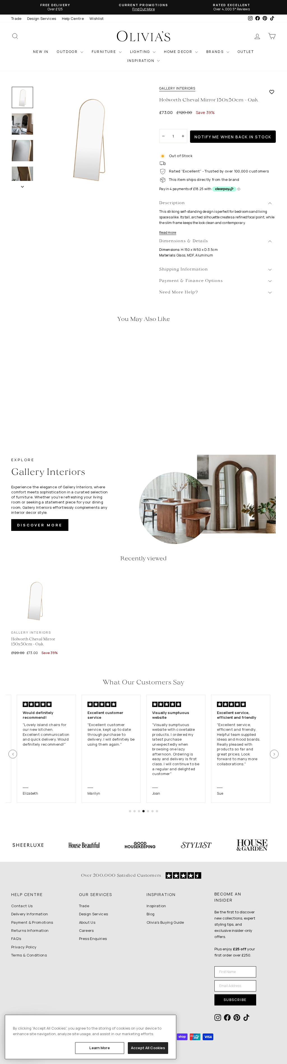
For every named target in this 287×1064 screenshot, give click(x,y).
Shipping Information (183, 269)
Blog (150, 913)
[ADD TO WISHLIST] (272, 91)
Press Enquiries (93, 938)
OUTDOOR (68, 51)
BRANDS (215, 51)
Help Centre (73, 18)
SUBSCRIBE (235, 999)
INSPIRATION (141, 60)
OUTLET (246, 51)
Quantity (170, 124)
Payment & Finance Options (191, 281)
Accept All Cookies (148, 1047)
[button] (12, 754)
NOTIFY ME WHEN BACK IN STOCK (233, 136)
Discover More (40, 525)
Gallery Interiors (177, 88)
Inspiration (156, 905)
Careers (86, 930)
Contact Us (22, 905)
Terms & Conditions (29, 955)
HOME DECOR (178, 51)
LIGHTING (141, 51)
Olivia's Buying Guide (165, 922)
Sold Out (42, 397)
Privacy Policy (24, 946)
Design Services (41, 18)
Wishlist (96, 18)
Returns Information (29, 930)
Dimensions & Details (183, 241)
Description (172, 203)
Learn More (99, 1047)
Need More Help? (178, 292)
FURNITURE (104, 51)
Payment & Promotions (32, 922)
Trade (16, 18)
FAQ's (16, 938)
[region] (90, 1037)
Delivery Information (29, 913)
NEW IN (40, 51)
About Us (87, 922)
